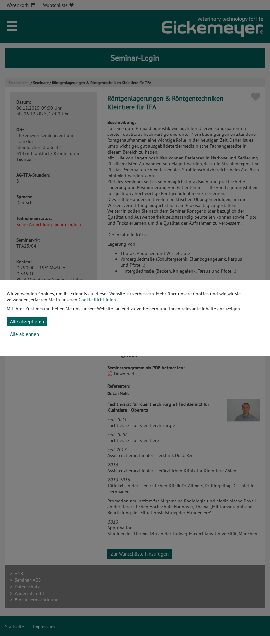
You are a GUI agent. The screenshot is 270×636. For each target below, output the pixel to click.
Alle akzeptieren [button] (27, 321)
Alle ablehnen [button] (24, 334)
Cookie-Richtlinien (97, 300)
